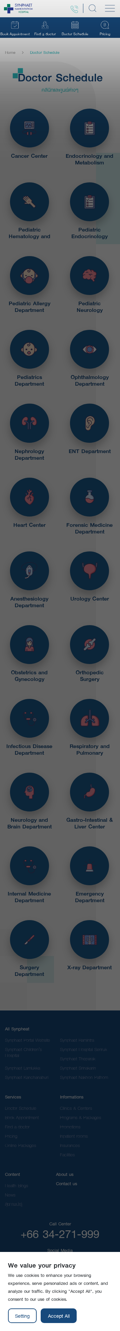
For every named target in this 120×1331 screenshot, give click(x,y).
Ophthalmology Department (90, 380)
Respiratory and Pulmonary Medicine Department (90, 749)
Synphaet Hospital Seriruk (83, 1049)
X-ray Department (89, 967)
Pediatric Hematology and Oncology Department (29, 232)
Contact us (66, 1184)
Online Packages (20, 1145)
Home (10, 52)
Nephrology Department (29, 454)
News (10, 1195)
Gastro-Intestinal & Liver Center (89, 823)
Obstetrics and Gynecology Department (29, 675)
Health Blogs (16, 1185)
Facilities (67, 1155)
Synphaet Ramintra (77, 1040)
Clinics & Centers (76, 1108)
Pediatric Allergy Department (29, 306)
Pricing (11, 1136)
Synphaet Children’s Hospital (23, 1052)
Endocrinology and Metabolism (89, 159)
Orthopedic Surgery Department (89, 675)
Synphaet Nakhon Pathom (84, 1077)
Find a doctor (17, 1127)
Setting (22, 1315)
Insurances (70, 1145)
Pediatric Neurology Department (89, 306)
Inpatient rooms (74, 1136)
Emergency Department (89, 896)
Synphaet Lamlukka (22, 1068)
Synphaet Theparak (77, 1059)
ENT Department (90, 451)
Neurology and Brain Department (29, 823)
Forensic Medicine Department (89, 528)
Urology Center (89, 598)
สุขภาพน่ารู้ (13, 1204)
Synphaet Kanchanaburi (26, 1077)
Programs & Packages (80, 1117)
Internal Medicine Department (29, 896)
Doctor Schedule (20, 1108)
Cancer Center (29, 155)
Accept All (59, 1315)
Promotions (70, 1127)
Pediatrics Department (29, 380)
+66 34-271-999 (60, 1234)
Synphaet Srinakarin (78, 1068)
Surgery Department (29, 970)
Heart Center (29, 525)
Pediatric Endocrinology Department (89, 232)
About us (64, 1174)
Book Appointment (22, 1117)
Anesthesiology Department (29, 602)
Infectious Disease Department (29, 749)
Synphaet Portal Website (27, 1040)
